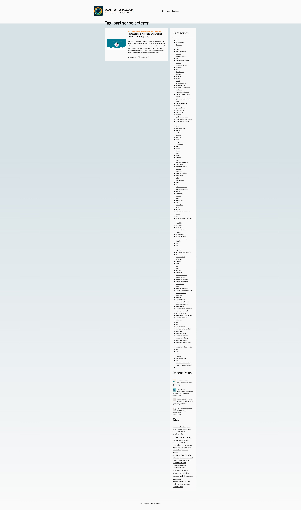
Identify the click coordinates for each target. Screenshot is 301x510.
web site (178, 270)
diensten (189, 429)
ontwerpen (179, 193)
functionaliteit (181, 431)
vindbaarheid (176, 473)
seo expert (179, 227)
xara (177, 351)
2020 (177, 40)
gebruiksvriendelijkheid (180, 440)
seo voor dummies (181, 239)
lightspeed (179, 157)
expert (178, 81)
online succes (176, 458)
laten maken (184, 447)
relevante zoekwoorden (179, 467)
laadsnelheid (176, 447)
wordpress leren (181, 333)
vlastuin (178, 261)
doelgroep (175, 431)
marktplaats (179, 175)
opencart (178, 196)
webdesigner (176, 476)
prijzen (178, 209)
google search (180, 110)
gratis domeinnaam (182, 117)
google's (178, 115)
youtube (178, 356)
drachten (178, 74)
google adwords (180, 108)
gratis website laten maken (184, 119)
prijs (177, 207)
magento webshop (181, 173)
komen (178, 151)
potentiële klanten (179, 463)
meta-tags (185, 450)
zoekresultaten (187, 484)
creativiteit (185, 429)
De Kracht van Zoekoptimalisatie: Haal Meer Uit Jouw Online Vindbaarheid (183, 391)
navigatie (175, 452)
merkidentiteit (177, 450)
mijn (177, 178)
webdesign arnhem (181, 275)
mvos (177, 182)
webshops (179, 295)
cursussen (179, 67)
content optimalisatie (182, 60)
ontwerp (175, 460)
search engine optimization (184, 218)
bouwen (178, 54)
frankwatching (180, 85)
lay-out (189, 447)
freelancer (179, 90)
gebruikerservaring (182, 437)
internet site (179, 144)
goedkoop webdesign (182, 92)
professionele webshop (183, 212)
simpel (178, 243)
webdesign (179, 272)
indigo (178, 142)
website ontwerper (181, 313)
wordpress (179, 331)
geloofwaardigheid (176, 442)
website (178, 297)
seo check (179, 225)
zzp (177, 367)
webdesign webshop (182, 279)
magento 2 (179, 171)
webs (177, 286)
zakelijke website (181, 358)
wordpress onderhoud (182, 336)
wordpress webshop (182, 338)
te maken (178, 250)
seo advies (179, 223)
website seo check (181, 318)
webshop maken (146, 31)
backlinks (183, 427)
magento (178, 169)
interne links (175, 445)
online (178, 191)
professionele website (179, 465)
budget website (180, 56)
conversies (180, 429)
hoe (177, 124)
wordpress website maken (184, 347)
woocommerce (180, 327)
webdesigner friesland (182, 281)
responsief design (177, 470)
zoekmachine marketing (183, 363)
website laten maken (156, 31)
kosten (178, 153)
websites (178, 320)
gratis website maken (182, 121)
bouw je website (181, 51)
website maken (180, 306)
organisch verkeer (185, 460)
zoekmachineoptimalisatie (181, 481)
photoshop (179, 200)
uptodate (178, 259)
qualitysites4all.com (119, 9)
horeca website (180, 128)
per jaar (178, 198)
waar (177, 263)
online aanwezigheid (182, 455)
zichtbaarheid (177, 479)
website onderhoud (182, 311)
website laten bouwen (182, 302)
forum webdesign (181, 83)
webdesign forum (181, 277)
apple (177, 49)
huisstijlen (179, 137)
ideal (129, 31)
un (176, 254)
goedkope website (181, 103)
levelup (178, 155)
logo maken (179, 164)
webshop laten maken (136, 31)
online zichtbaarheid (186, 458)
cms (177, 58)
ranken (178, 214)
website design (180, 300)
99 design (179, 45)
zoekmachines (178, 484)
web (177, 268)
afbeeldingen (176, 427)
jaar (177, 146)
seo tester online (181, 236)
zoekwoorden (178, 487)
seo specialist (180, 234)
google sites (179, 112)
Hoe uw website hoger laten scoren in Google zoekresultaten (182, 410)
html (177, 133)
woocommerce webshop (183, 329)
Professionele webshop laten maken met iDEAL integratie (145, 35)
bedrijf (188, 427)
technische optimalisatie (183, 252)
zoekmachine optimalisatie (184, 365)
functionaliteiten (178, 434)
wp (177, 349)
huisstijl (178, 135)
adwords (178, 47)
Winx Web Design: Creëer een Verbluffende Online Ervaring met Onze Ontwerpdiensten (183, 401)
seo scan (178, 232)
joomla (178, 148)
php (177, 202)
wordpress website (181, 340)
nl (176, 184)
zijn (177, 360)
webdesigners (180, 284)
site (177, 245)
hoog (177, 126)
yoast (177, 354)
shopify (178, 241)
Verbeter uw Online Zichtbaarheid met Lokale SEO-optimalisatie (183, 382)
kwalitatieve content (188, 445)
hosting (178, 130)
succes (186, 470)
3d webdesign (180, 42)
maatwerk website (181, 166)
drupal (178, 78)
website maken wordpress (184, 309)
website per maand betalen (184, 315)
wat (177, 266)
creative (178, 63)
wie (177, 322)
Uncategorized (180, 257)
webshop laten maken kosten (184, 290)
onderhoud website (182, 189)
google (178, 106)
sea (177, 216)
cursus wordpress (181, 65)
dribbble (178, 76)
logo (177, 160)
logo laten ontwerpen (182, 162)
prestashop (179, 205)
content (175, 429)
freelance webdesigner (183, 87)
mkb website (180, 180)
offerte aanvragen (181, 187)
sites (177, 248)
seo (177, 221)
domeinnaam (180, 72)
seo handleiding (180, 230)
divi (177, 69)
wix (177, 324)
